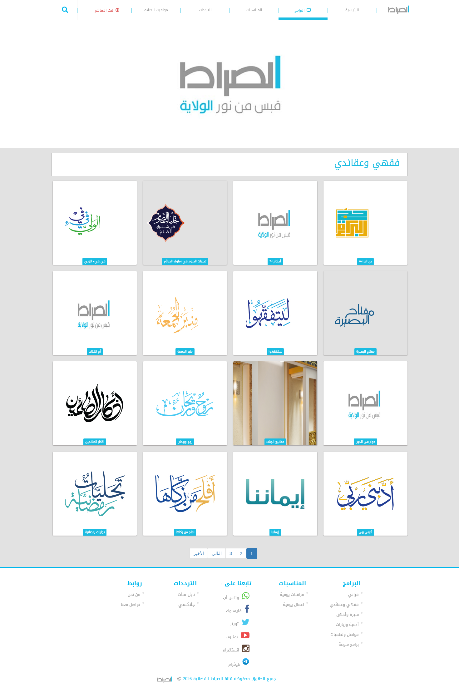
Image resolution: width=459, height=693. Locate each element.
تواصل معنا (130, 604)
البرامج (300, 10)
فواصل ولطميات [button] (344, 634)
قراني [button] (353, 594)
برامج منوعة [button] (348, 644)
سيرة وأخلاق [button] (347, 614)
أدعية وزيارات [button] (347, 624)
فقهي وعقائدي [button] (344, 604)
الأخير (199, 553)
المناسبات (254, 10)
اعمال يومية (293, 604)
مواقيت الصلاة (156, 10)
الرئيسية (352, 10)
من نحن (134, 594)
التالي (217, 553)
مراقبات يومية (292, 594)
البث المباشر (105, 10)
